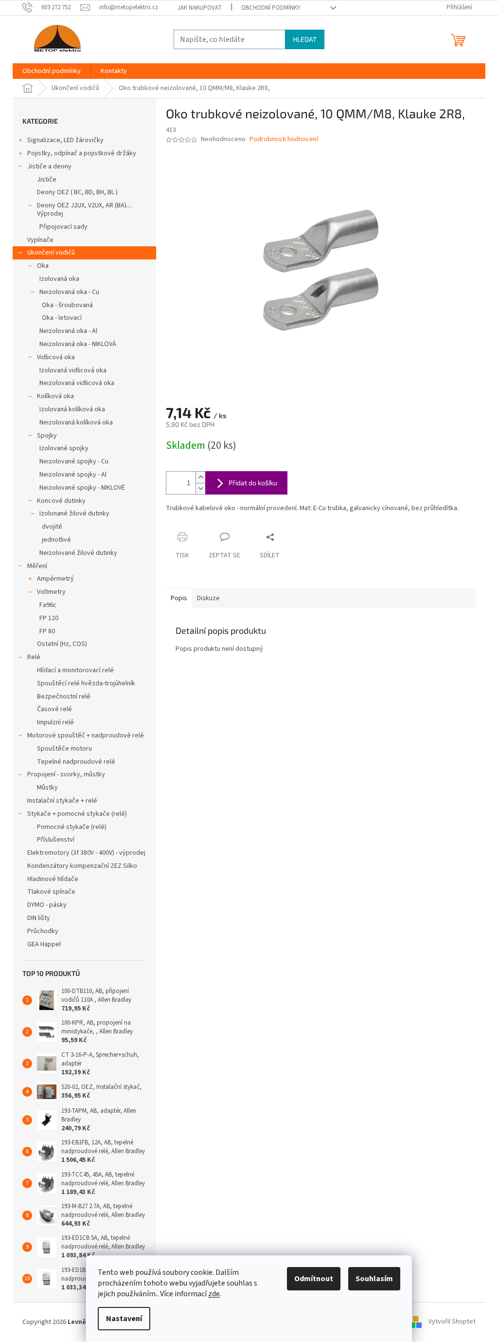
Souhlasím (374, 1278)
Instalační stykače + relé (62, 801)
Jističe (46, 179)
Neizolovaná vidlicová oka (76, 383)
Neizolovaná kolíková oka (76, 422)
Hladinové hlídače (52, 879)
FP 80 (47, 631)
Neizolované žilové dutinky (78, 553)
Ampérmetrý (55, 579)
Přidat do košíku (253, 482)
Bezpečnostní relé (63, 696)
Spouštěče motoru (64, 749)
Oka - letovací (62, 318)
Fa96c (47, 605)
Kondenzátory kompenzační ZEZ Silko (82, 866)
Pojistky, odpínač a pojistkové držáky (81, 153)
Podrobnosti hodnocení (283, 139)
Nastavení (124, 1318)
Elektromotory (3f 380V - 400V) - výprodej (86, 853)
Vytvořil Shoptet (452, 1322)
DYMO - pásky (47, 905)
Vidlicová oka (56, 357)
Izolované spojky (64, 448)
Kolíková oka (55, 396)
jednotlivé (56, 540)
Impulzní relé (55, 722)
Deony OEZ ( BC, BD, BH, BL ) (77, 192)
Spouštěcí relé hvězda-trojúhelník (86, 683)
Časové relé (54, 709)
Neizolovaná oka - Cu (69, 292)
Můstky (47, 787)
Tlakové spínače (51, 892)
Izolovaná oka (59, 279)
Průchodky (42, 931)
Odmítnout (313, 1278)
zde (214, 1293)
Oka (43, 266)
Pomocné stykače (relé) (72, 827)
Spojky (47, 436)
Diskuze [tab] (208, 598)
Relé (33, 657)
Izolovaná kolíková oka (72, 409)
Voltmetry (51, 592)
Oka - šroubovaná (67, 305)
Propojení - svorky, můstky (66, 774)
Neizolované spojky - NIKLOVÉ (82, 488)
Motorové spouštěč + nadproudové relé (85, 735)
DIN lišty (38, 918)
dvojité (52, 527)
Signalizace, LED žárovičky (65, 140)
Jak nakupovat (200, 7)
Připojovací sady (63, 227)
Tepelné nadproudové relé (76, 762)
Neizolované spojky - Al (73, 474)
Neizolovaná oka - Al (68, 331)
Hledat (305, 39)
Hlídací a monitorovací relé (75, 670)
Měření (37, 566)
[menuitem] (51, 71)
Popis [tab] (179, 598)
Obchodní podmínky (271, 7)
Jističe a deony (49, 166)
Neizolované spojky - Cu (73, 461)
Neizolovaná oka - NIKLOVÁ (77, 344)
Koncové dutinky (61, 501)
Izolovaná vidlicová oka (73, 370)
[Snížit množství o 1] (200, 488)
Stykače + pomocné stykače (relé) (77, 814)
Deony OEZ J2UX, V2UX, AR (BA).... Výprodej (84, 210)
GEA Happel (44, 944)
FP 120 (48, 618)
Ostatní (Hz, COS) (62, 644)
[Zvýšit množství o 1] (200, 477)
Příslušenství (55, 840)
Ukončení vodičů (51, 252)
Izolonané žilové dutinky (74, 513)
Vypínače (40, 240)
